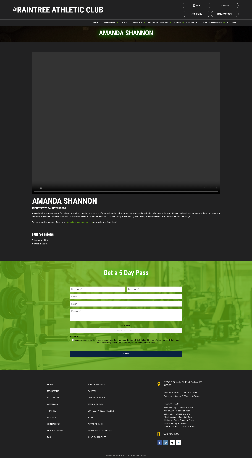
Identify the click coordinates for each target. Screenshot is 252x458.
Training (51, 411)
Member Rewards (96, 397)
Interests (126, 325)
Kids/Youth (192, 23)
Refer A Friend (95, 404)
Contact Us (53, 424)
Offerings (52, 404)
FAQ (49, 437)
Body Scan (53, 397)
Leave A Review (55, 430)
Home (95, 23)
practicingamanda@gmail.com (79, 222)
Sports (124, 23)
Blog (90, 417)
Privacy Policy (95, 424)
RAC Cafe (231, 23)
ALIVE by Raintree (97, 437)
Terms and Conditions (100, 430)
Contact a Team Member (101, 411)
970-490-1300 (171, 434)
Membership (53, 391)
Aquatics (137, 23)
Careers (92, 391)
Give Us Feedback (97, 384)
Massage (52, 417)
